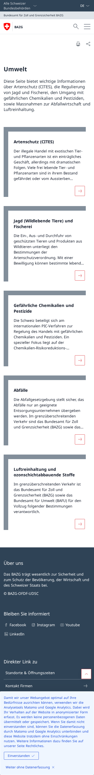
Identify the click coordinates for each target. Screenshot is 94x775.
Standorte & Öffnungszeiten (30, 672)
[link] (47, 164)
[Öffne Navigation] (87, 26)
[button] (86, 674)
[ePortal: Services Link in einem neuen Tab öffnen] (78, 5)
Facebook (18, 624)
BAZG (18, 27)
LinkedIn (17, 634)
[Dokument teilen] (88, 44)
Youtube (72, 624)
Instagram (46, 624)
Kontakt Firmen (18, 685)
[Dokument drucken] (78, 44)
